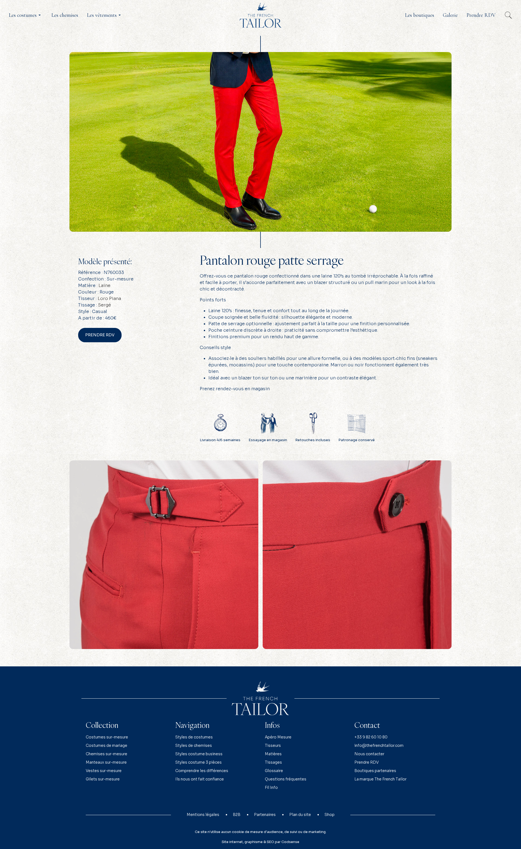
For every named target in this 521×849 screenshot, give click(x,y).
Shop (330, 814)
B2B (236, 814)
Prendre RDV (100, 335)
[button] (25, 15)
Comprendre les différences (201, 770)
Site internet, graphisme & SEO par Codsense (260, 842)
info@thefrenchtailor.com (379, 745)
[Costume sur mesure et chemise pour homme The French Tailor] (260, 15)
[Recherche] (508, 15)
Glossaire (274, 770)
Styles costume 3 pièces (198, 762)
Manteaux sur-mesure (106, 762)
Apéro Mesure (278, 737)
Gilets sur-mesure (103, 779)
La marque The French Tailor (380, 779)
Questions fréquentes (285, 779)
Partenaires (265, 814)
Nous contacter (369, 753)
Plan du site (300, 814)
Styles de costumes (194, 737)
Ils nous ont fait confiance (199, 779)
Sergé (104, 305)
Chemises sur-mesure (106, 753)
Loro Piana (109, 298)
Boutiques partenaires (375, 770)
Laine (104, 285)
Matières (273, 753)
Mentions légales (203, 814)
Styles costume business (199, 753)
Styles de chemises (193, 745)
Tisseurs (273, 745)
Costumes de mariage (106, 745)
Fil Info (271, 787)
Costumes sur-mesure (107, 737)
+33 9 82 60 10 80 (370, 737)
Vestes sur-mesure (104, 770)
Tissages (273, 762)
